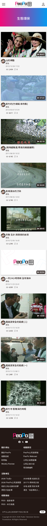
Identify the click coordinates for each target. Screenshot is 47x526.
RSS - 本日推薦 (7, 504)
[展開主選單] (3, 4)
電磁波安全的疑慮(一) (16, 365)
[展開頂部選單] (43, 4)
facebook (19, 442)
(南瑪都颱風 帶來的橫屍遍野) (20, 147)
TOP (42, 512)
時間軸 (4, 460)
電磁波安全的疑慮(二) (16, 321)
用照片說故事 (7, 490)
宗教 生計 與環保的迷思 (17, 234)
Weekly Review (7, 463)
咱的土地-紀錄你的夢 (10, 486)
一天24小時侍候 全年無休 (18, 278)
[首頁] (23, 4)
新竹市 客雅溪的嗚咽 (16, 408)
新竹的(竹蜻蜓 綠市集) (17, 103)
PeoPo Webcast (30, 456)
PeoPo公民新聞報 (30, 452)
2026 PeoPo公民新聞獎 (11, 482)
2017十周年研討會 (31, 482)
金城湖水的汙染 (13, 191)
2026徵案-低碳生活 (32, 478)
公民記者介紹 (29, 463)
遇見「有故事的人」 (32, 490)
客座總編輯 (28, 467)
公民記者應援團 (29, 460)
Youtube (26, 442)
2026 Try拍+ (6, 478)
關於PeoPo (6, 452)
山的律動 (10, 60)
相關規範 (5, 456)
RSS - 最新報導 (7, 500)
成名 (7, 63)
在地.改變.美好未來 (31, 486)
